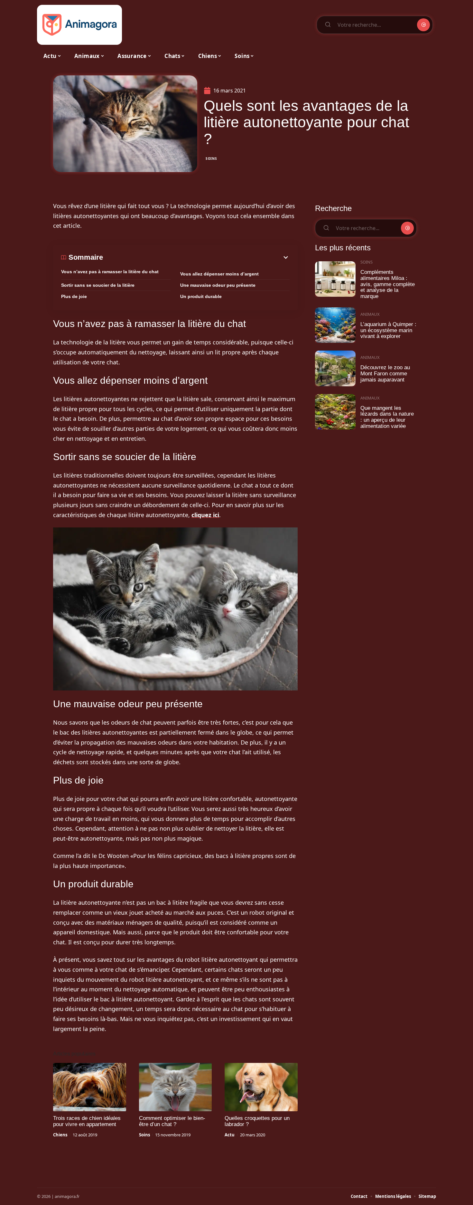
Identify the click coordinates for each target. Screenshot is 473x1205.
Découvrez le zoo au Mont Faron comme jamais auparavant (385, 373)
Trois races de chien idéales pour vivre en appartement (87, 1121)
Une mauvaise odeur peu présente (217, 285)
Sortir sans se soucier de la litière (97, 285)
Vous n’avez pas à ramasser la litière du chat (110, 271)
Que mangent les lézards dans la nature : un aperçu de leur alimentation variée (387, 417)
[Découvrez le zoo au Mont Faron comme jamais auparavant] (335, 368)
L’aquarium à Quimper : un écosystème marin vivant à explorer (388, 330)
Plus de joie (74, 296)
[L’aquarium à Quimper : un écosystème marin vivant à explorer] (335, 325)
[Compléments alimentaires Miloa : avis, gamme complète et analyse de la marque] (335, 279)
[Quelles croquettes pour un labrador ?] (261, 1087)
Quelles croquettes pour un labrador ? (257, 1121)
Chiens (60, 1135)
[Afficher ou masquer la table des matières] (196, 257)
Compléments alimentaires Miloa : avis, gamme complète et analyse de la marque (387, 284)
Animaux (370, 314)
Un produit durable (201, 296)
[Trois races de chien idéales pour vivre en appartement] (89, 1087)
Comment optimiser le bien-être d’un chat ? (172, 1121)
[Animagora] (79, 24)
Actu (230, 1135)
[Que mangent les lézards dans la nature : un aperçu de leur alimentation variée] (335, 412)
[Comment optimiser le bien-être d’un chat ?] (175, 1087)
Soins (211, 158)
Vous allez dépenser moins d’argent (219, 273)
